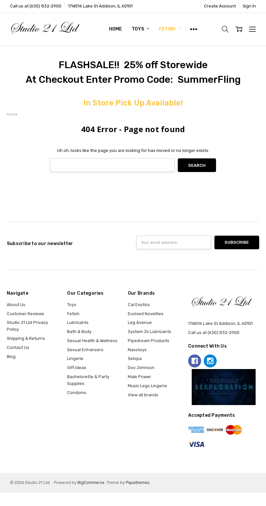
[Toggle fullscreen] (12, 497)
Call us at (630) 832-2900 (35, 6)
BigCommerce (91, 482)
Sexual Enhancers (85, 349)
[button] (224, 387)
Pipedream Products (148, 340)
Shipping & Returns (26, 338)
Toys (138, 29)
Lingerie (75, 358)
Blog (11, 356)
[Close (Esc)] (2, 497)
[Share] (7, 497)
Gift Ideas (76, 367)
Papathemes (137, 482)
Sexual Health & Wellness (92, 340)
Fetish (167, 29)
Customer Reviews (25, 313)
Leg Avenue (140, 322)
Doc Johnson (141, 367)
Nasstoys (137, 349)
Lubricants (78, 322)
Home (115, 29)
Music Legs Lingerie (147, 385)
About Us (16, 304)
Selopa (135, 358)
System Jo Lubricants (149, 331)
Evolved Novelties (145, 313)
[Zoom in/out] (16, 497)
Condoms (76, 392)
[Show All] (193, 29)
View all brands (143, 394)
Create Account (220, 6)
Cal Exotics (139, 304)
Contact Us (18, 347)
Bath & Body (79, 331)
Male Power (139, 376)
